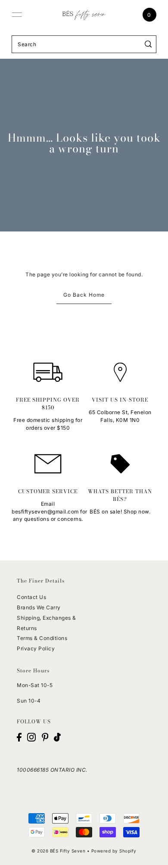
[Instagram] (31, 737)
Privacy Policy (36, 648)
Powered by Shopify (114, 850)
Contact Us (31, 597)
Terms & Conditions (42, 638)
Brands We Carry (39, 607)
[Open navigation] (17, 15)
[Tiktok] (57, 737)
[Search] (148, 44)
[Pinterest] (45, 737)
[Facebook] (19, 737)
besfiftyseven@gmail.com (45, 511)
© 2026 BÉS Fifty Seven (58, 850)
